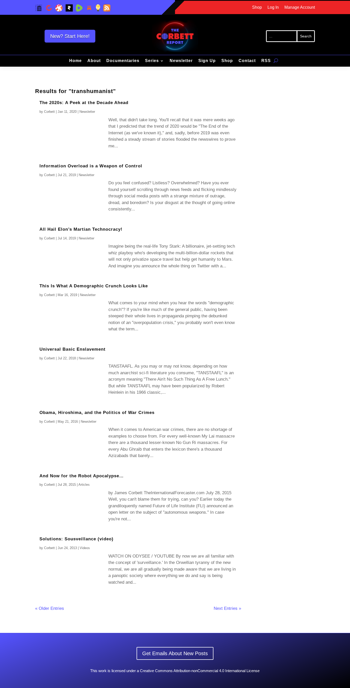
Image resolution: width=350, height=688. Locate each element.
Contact (247, 61)
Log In (273, 7)
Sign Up (207, 61)
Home (75, 61)
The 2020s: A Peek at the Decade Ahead (83, 102)
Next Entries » (227, 608)
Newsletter (181, 61)
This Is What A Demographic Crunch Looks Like (93, 286)
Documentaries (122, 61)
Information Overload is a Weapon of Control (90, 166)
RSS (266, 61)
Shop (257, 7)
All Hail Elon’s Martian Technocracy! (80, 229)
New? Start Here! (70, 36)
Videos (85, 548)
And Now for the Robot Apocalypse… (81, 475)
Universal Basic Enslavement (72, 349)
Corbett (49, 112)
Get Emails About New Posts (175, 653)
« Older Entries (49, 608)
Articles (84, 485)
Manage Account (299, 7)
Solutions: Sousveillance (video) (76, 539)
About (94, 61)
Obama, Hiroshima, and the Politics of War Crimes (97, 412)
